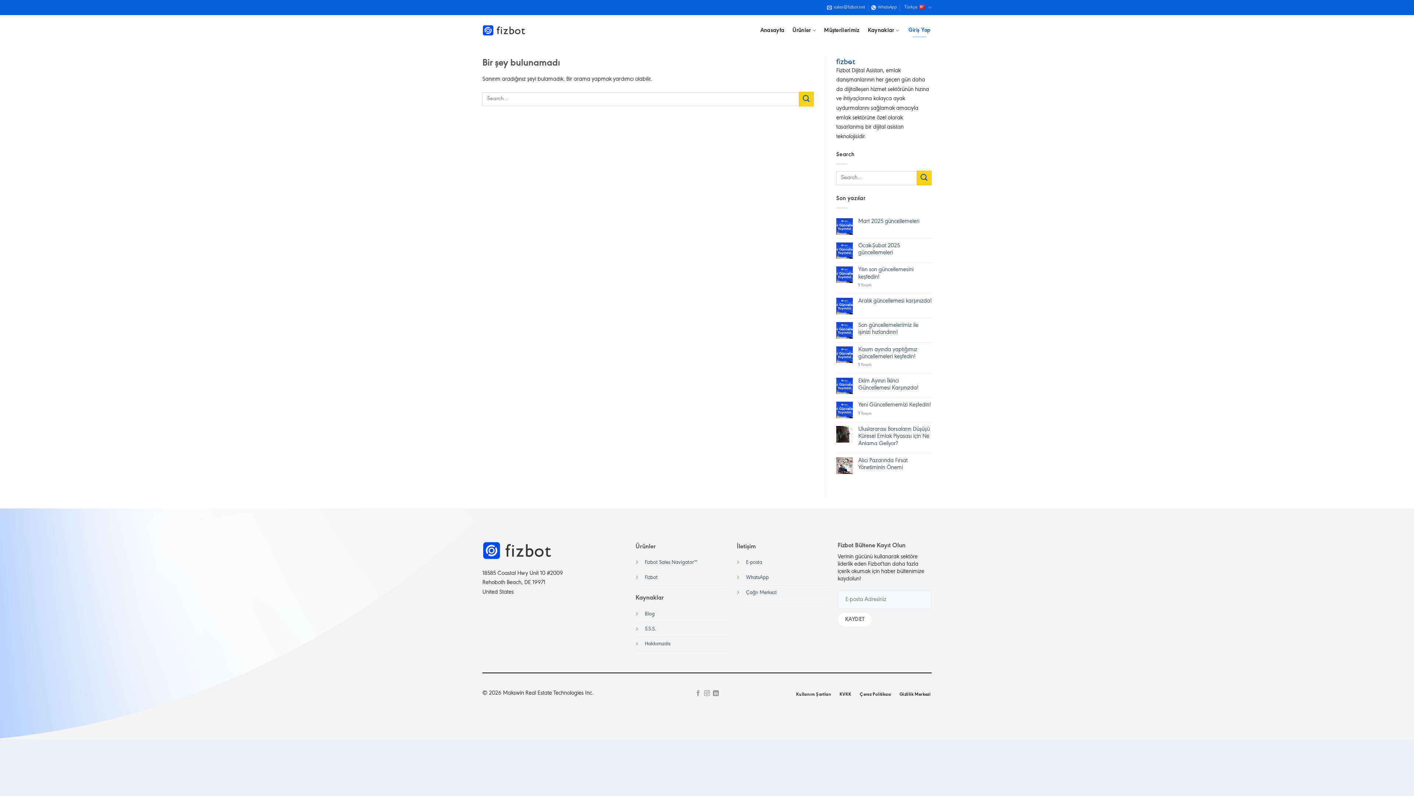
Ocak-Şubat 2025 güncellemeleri (879, 249)
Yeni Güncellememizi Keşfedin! (894, 405)
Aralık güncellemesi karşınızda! (895, 301)
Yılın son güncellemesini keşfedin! (886, 273)
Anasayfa (772, 31)
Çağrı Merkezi (761, 593)
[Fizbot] (504, 30)
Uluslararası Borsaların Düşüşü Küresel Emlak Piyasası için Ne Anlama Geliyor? (894, 436)
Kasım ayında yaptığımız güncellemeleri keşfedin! (887, 353)
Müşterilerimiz (841, 31)
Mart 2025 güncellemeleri (888, 221)
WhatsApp (757, 577)
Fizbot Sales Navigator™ (671, 562)
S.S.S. (650, 629)
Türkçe (910, 7)
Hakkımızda (658, 644)
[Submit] (806, 99)
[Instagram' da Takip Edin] (707, 693)
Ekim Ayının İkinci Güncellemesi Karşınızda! (888, 384)
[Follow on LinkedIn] (716, 693)
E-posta (754, 562)
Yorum (865, 285)
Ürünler (801, 31)
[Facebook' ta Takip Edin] (698, 693)
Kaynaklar (881, 31)
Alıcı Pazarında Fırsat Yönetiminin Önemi (883, 464)
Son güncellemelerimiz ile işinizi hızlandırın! (888, 328)
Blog (650, 614)
